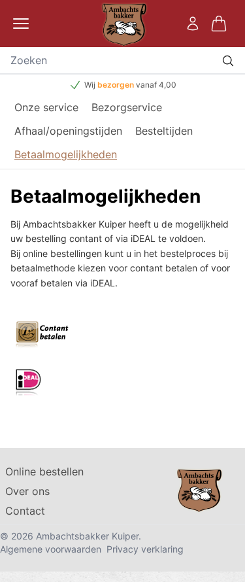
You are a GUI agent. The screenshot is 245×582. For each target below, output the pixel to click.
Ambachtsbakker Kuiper (87, 535)
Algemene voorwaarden (50, 549)
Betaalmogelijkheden (65, 154)
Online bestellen (44, 471)
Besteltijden (164, 130)
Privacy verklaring (145, 549)
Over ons (27, 491)
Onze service (46, 107)
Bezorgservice (126, 107)
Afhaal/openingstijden (68, 130)
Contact (25, 510)
